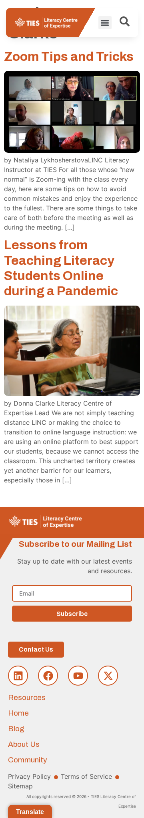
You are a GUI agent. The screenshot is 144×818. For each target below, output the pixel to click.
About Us (24, 744)
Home (18, 713)
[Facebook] (48, 676)
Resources (27, 697)
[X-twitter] (108, 676)
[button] (105, 22)
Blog (16, 728)
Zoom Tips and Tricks (69, 57)
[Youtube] (78, 676)
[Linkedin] (18, 676)
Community (27, 760)
